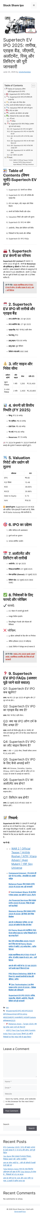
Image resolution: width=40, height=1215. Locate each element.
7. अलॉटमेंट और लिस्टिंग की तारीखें (18, 113)
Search (6, 1124)
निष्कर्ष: (10, 158)
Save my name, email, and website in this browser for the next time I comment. (21, 1101)
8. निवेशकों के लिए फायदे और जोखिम (18, 116)
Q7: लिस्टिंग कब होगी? (16, 155)
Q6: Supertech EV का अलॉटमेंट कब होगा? (22, 151)
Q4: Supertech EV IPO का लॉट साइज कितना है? (22, 142)
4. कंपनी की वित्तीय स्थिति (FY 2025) (19, 105)
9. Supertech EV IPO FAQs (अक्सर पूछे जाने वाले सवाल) (21, 125)
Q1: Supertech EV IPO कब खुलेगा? (21, 129)
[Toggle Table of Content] (32, 86)
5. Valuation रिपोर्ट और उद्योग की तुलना (20, 108)
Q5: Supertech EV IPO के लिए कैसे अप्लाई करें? (22, 147)
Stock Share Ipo (13, 5)
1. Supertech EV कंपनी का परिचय (19, 94)
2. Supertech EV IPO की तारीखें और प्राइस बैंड (20, 98)
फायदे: (13, 118)
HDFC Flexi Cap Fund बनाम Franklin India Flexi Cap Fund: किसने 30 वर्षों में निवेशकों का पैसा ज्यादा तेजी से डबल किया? (19, 1033)
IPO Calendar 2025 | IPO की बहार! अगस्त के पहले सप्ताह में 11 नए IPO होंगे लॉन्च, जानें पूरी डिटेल (19, 1150)
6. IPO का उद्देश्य (13, 110)
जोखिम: (14, 121)
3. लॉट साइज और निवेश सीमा (16, 102)
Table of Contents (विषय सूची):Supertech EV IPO (16, 90)
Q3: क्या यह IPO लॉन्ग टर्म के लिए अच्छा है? (22, 137)
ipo (7, 1007)
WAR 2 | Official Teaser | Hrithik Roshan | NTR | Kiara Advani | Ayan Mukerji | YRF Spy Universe (23, 162)
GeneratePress (20, 1212)
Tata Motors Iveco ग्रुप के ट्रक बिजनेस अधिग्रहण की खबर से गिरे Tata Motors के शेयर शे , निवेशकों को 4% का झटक (19, 1171)
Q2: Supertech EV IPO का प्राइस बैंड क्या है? (22, 133)
